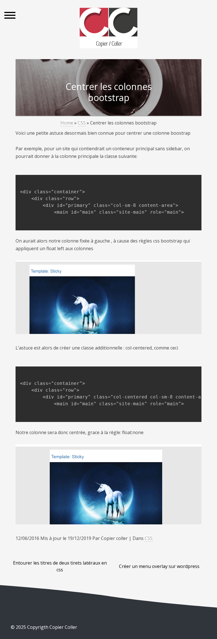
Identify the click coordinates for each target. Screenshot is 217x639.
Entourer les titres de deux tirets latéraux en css (60, 566)
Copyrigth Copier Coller (51, 627)
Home (66, 123)
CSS (82, 123)
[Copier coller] (109, 29)
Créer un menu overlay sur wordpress (159, 566)
